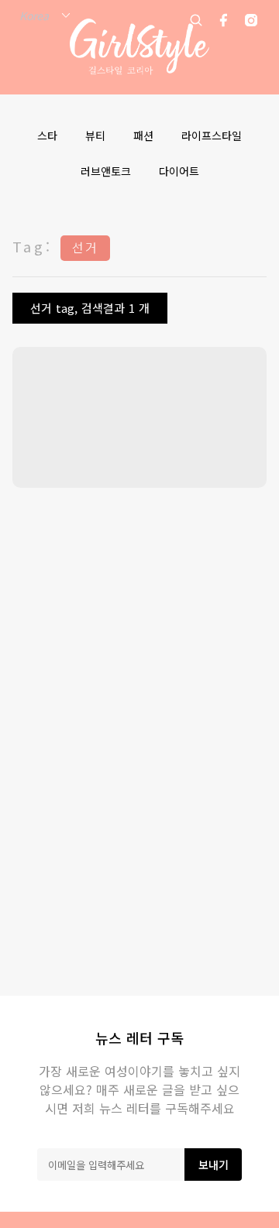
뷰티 (95, 135)
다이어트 (179, 171)
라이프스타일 (211, 135)
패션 (143, 135)
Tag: (32, 246)
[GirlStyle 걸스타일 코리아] (139, 47)
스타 (47, 135)
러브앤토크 (106, 171)
